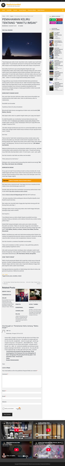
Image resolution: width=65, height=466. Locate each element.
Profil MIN (9, 10)
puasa (10, 276)
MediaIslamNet (13, 4)
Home (3, 10)
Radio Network (41, 10)
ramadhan (15, 276)
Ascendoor (38, 464)
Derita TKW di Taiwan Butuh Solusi (6, 295)
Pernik (6, 274)
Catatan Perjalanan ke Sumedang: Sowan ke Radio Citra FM (58, 63)
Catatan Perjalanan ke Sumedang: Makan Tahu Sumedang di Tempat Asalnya (58, 52)
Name (4, 390)
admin (21, 25)
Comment (5, 374)
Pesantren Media (32, 10)
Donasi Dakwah (22, 10)
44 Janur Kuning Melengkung (58, 34)
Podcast (15, 10)
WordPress (48, 464)
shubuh (19, 276)
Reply (3, 364)
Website (4, 401)
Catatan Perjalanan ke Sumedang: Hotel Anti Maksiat (58, 74)
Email (4, 396)
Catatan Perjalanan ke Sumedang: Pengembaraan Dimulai (58, 85)
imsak (7, 276)
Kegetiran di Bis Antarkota (58, 41)
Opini (3, 274)
